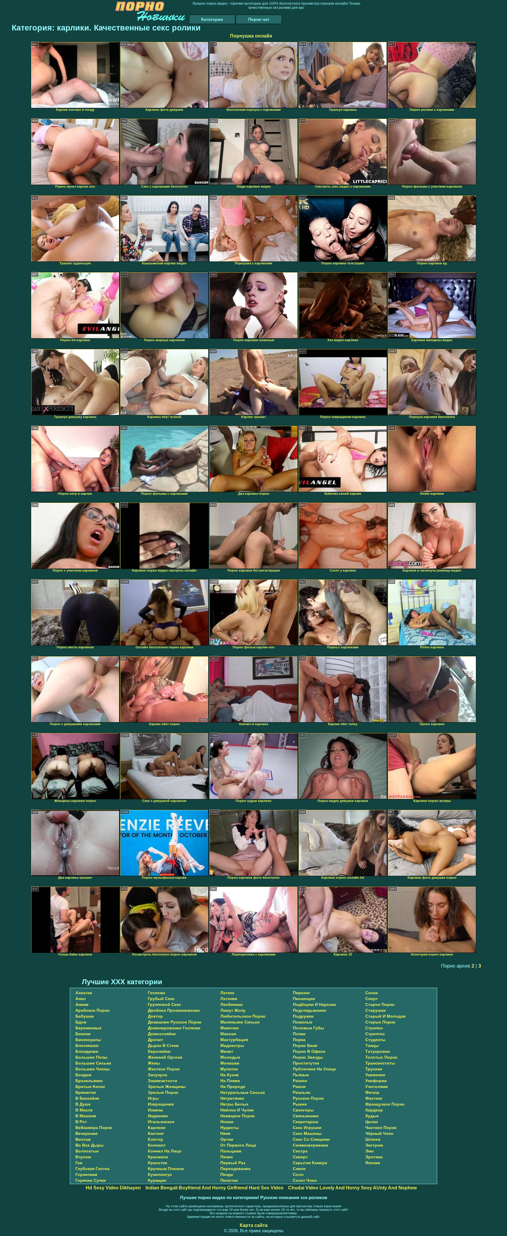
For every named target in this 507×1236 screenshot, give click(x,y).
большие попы (91, 1057)
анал (80, 998)
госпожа (156, 992)
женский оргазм (165, 1057)
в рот (81, 1121)
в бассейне (87, 1098)
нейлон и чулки (237, 1110)
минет (226, 1051)
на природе (232, 1086)
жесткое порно (164, 1069)
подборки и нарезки (314, 1004)
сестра (300, 1151)
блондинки (86, 1051)
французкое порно (385, 1104)
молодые (230, 1057)
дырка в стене (163, 1045)
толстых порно (381, 1057)
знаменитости (162, 1080)
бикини (83, 1033)
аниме (82, 1004)
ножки (227, 1121)
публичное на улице (314, 1069)
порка (299, 1039)
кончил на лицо (165, 1151)
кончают (157, 1145)
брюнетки (85, 1092)
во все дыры (89, 1145)
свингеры (303, 1110)
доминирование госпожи (174, 1028)
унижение (375, 1074)
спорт (371, 998)
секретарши (305, 1121)
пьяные (301, 1074)
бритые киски (90, 1086)
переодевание (235, 1168)
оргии (226, 1139)
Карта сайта (254, 1225)
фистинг (374, 1098)
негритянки (232, 1098)
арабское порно (92, 1010)
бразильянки (89, 1080)
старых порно (380, 1022)
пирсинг (301, 992)
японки (372, 1162)
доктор (155, 1016)
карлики (156, 1127)
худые (372, 1115)
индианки (158, 1115)
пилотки (229, 1180)
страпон (374, 1028)
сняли (299, 1168)
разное (300, 1080)
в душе (83, 1104)
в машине (85, 1115)
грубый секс (161, 998)
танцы (372, 1045)
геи (78, 1162)
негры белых (234, 1104)
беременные (88, 1028)
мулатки (229, 1069)
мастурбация (234, 1039)
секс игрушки (307, 1127)
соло (298, 1174)
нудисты (229, 1127)
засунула (157, 1074)
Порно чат (258, 19)
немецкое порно (237, 1115)
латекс (227, 992)
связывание (306, 1115)
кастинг (156, 1133)
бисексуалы (88, 1039)
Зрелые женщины (167, 1086)
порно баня (305, 1045)
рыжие (300, 1104)
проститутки (306, 1063)
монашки (229, 1063)
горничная (86, 1174)
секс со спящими (311, 1139)
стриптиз (375, 1033)
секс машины (307, 1133)
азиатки (83, 992)
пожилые (302, 1022)
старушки (375, 1010)
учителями (376, 1086)
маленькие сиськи (240, 1022)
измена (155, 1110)
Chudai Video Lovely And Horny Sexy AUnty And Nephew (352, 1187)
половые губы (308, 1028)
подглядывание (309, 1010)
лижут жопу (233, 1010)
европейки (159, 1051)
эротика (374, 1157)
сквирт (300, 1157)
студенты (375, 1039)
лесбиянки (231, 1004)
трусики (373, 1069)
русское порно (308, 1098)
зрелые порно (163, 1092)
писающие (304, 998)
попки (299, 1033)
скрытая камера (310, 1162)
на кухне (229, 1074)
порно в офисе (309, 1051)
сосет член (305, 1180)
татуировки (377, 1051)
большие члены (92, 1069)
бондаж (83, 1074)
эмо (369, 1151)
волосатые (87, 1151)
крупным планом (166, 1168)
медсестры (232, 1045)
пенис (226, 1157)
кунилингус (160, 1174)
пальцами (230, 1151)
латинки (228, 998)
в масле (84, 1110)
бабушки (84, 1016)
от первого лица (238, 1145)
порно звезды (308, 1057)
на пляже (230, 1080)
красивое (158, 1157)
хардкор (374, 1110)
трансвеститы (380, 1063)
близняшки (87, 1045)
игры (153, 1098)
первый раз (232, 1162)
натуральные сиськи (242, 1092)
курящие (157, 1180)
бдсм (80, 1022)
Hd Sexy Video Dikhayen (113, 1187)
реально (301, 1092)
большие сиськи (93, 1063)
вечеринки (86, 1133)
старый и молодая (385, 1016)
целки (371, 1121)
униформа (376, 1080)
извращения (161, 1104)
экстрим (374, 1145)
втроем (83, 1157)
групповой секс (164, 1004)
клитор (155, 1139)
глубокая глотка (92, 1168)
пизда (226, 1174)
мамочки (229, 1028)
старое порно (380, 1004)
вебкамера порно (93, 1127)
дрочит (155, 1039)
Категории (212, 19)
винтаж (83, 1139)
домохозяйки (162, 1033)
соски (371, 992)
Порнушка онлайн (251, 35)
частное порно (381, 1127)
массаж (228, 1033)
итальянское (161, 1121)
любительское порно (243, 1016)
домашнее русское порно (175, 1022)
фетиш (372, 1092)
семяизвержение (310, 1145)
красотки (157, 1162)
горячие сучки (90, 1180)
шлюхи (373, 1139)
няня (225, 1133)
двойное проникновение (174, 1010)
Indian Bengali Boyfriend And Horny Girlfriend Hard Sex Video (214, 1187)
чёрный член (379, 1133)
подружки (303, 1016)
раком (299, 1086)
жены (154, 1063)
